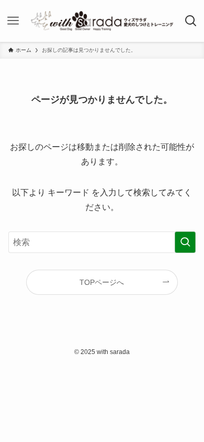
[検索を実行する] (185, 242)
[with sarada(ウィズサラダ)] (101, 21)
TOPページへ (102, 282)
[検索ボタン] (190, 21)
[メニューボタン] (13, 21)
